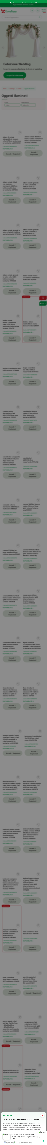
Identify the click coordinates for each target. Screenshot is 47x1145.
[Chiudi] (42, 1116)
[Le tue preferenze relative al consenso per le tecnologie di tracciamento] (43, 1141)
